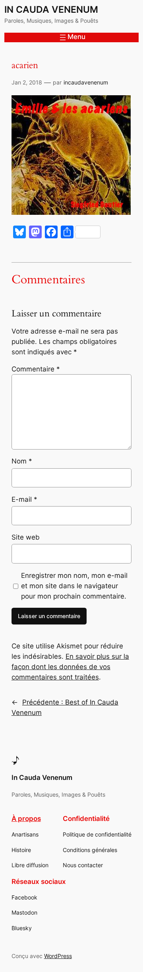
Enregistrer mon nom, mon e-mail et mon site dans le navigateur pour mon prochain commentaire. (74, 585)
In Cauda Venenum (51, 9)
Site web (26, 537)
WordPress (58, 955)
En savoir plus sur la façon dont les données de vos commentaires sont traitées (70, 666)
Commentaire (36, 369)
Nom (22, 461)
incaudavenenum (86, 82)
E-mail (24, 499)
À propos (26, 819)
